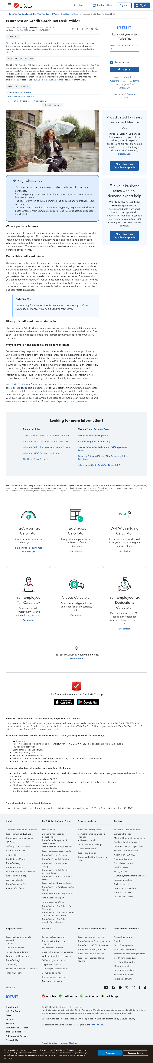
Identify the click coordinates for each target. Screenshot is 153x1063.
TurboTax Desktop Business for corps (93, 857)
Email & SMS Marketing (125, 970)
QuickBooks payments (124, 945)
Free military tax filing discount (56, 846)
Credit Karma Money (16, 859)
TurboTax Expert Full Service (55, 859)
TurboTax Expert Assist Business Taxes (57, 877)
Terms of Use (97, 1025)
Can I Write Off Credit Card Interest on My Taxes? (46, 435)
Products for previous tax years (20, 871)
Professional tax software (125, 949)
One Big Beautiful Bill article (51, 80)
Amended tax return (123, 859)
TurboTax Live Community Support (18, 937)
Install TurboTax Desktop (90, 844)
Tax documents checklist (53, 977)
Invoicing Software (123, 979)
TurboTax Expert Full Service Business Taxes (55, 870)
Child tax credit (121, 884)
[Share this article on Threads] (96, 29)
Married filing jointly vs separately (130, 838)
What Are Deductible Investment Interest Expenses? (47, 447)
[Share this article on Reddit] (92, 29)
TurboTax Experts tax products (56, 851)
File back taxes (121, 867)
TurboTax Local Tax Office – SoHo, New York (58, 906)
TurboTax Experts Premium (54, 855)
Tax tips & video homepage (127, 829)
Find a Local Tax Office (53, 902)
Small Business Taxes (98, 429)
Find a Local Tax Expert (53, 898)
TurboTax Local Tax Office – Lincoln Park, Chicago (55, 919)
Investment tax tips (123, 880)
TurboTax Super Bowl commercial (94, 941)
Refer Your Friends (14, 973)
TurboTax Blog (13, 863)
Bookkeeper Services (124, 974)
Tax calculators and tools (53, 937)
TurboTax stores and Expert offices (58, 893)
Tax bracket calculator (52, 947)
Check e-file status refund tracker (57, 952)
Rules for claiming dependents (128, 846)
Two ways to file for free (17, 956)
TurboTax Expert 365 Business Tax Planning (58, 887)
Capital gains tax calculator (55, 968)
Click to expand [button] (52, 105)
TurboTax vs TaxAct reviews (91, 953)
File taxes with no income (126, 850)
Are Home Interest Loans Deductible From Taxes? (46, 441)
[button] (76, 803)
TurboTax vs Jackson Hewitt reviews (91, 958)
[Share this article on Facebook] (77, 29)
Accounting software (124, 937)
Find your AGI (121, 871)
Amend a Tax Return (15, 888)
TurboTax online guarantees (19, 838)
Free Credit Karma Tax (124, 962)
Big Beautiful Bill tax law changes (22, 968)
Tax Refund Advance (15, 850)
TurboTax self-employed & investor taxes (54, 841)
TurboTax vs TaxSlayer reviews (92, 949)
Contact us (11, 943)
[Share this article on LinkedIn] (87, 29)
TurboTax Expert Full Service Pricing (55, 864)
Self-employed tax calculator (55, 960)
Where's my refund (15, 947)
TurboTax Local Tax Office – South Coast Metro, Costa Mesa (58, 913)
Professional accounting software (129, 953)
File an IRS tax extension (17, 952)
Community (11, 964)
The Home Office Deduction (36, 459)
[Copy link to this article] (73, 29)
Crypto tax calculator (52, 964)
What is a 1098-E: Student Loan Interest (41, 453)
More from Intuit (122, 966)
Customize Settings (135, 1053)
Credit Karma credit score (126, 958)
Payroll (117, 941)
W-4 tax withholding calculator (56, 956)
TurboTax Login (13, 960)
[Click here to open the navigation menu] (9, 4)
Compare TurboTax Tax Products (21, 829)
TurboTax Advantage (88, 853)
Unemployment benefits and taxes (130, 876)
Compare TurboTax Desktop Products (91, 834)
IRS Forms (10, 842)
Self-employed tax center (18, 846)
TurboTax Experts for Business (28, 384)
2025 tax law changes (124, 896)
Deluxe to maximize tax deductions (53, 834)
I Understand (110, 1053)
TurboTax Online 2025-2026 (19, 834)
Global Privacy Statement (65, 1050)
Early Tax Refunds (14, 880)
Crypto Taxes (12, 855)
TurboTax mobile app (16, 876)
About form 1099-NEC (124, 855)
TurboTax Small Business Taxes (56, 883)
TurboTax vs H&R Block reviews (93, 945)
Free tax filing (48, 829)
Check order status (87, 848)
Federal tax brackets (123, 892)
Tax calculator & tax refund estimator (54, 941)
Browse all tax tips (122, 834)
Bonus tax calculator (51, 973)
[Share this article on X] (82, 29)
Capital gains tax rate (124, 863)
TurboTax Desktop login (89, 829)
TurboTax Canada (14, 867)
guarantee (129, 219)
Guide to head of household (127, 842)
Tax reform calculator (52, 981)
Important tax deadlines (125, 888)
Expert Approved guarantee (72, 401)
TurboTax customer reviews (91, 937)
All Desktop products (88, 840)
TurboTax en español (16, 884)
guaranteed (124, 153)
